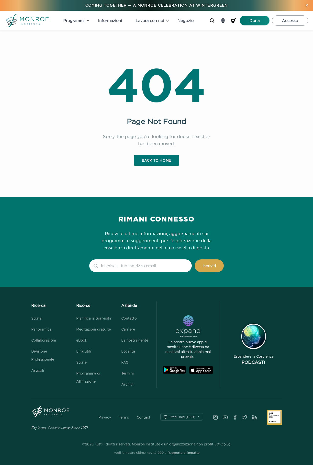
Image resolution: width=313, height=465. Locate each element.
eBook (81, 340)
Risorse (83, 305)
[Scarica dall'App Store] (201, 370)
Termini (127, 373)
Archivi (127, 384)
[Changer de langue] (223, 20)
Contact (143, 417)
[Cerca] (212, 20)
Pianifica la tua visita (93, 318)
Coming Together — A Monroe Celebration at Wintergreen (156, 5)
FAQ (125, 362)
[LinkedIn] (254, 417)
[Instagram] (215, 417)
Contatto (129, 318)
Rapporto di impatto (184, 452)
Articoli (37, 370)
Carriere (128, 329)
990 (160, 452)
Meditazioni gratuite (93, 329)
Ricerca (38, 305)
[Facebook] (235, 417)
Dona (254, 20)
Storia (36, 318)
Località (128, 351)
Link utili (83, 351)
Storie (81, 362)
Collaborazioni (43, 340)
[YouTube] (225, 417)
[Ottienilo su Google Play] (174, 370)
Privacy (105, 417)
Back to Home (156, 160)
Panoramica (41, 329)
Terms (124, 417)
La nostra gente (134, 340)
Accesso (290, 20)
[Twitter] (244, 417)
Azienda (129, 305)
